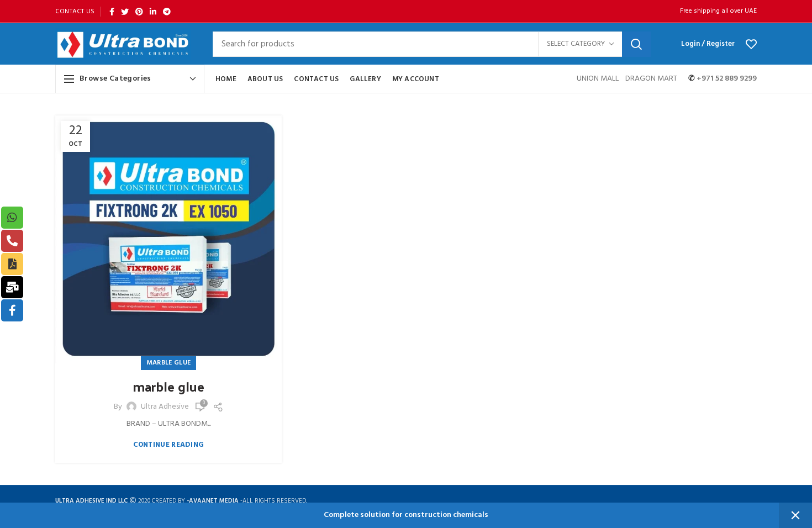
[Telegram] (167, 11)
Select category (576, 44)
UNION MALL (598, 78)
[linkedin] (153, 11)
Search (636, 44)
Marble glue (168, 362)
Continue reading (168, 444)
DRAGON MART (651, 78)
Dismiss (795, 515)
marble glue (168, 386)
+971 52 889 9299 (726, 78)
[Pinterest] (139, 11)
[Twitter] (125, 11)
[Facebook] (112, 11)
